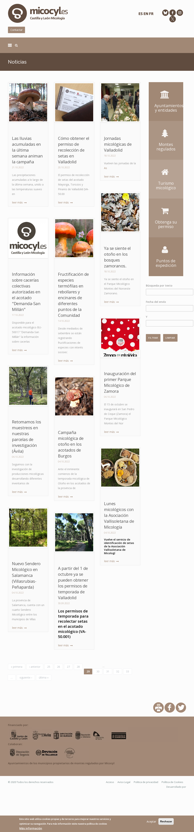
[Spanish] (140, 14)
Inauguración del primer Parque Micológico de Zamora (120, 382)
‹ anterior (34, 666)
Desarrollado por (176, 786)
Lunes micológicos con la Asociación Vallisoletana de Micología (119, 515)
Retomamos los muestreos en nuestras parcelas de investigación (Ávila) (26, 436)
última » (43, 677)
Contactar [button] (16, 30)
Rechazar (166, 821)
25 (48, 666)
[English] (146, 14)
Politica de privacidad (146, 782)
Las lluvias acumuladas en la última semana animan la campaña (27, 149)
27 (68, 666)
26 (58, 666)
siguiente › (26, 677)
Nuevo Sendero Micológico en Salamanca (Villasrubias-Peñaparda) (26, 575)
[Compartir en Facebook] (169, 707)
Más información (30, 828)
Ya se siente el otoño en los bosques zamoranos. (117, 257)
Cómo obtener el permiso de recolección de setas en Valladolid (73, 149)
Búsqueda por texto (159, 285)
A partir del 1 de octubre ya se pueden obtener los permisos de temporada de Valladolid (73, 582)
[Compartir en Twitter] (181, 707)
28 (78, 666)
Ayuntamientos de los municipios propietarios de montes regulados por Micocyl (61, 763)
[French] (151, 14)
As (105, 168)
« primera (16, 666)
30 (97, 671)
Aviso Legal (123, 782)
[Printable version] (158, 707)
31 (107, 671)
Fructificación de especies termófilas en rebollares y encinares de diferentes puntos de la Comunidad (73, 294)
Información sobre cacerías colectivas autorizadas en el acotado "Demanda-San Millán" (26, 291)
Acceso (110, 782)
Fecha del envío (156, 302)
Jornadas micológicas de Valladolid (117, 144)
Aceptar (151, 821)
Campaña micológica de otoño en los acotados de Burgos (71, 444)
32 (117, 671)
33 (127, 671)
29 (88, 671)
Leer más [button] (17, 202)
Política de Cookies (172, 782)
